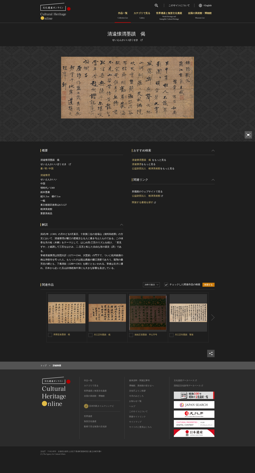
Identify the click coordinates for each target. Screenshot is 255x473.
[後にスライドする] (212, 317)
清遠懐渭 (45, 175)
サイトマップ (135, 422)
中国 (51, 168)
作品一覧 (123, 15)
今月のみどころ (136, 396)
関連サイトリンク (137, 417)
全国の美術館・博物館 (200, 15)
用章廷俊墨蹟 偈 (61, 334)
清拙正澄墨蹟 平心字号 (145, 335)
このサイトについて (179, 5)
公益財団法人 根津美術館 (146, 168)
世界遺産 (88, 416)
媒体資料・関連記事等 (139, 380)
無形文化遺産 (90, 421)
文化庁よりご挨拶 (137, 391)
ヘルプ (132, 406)
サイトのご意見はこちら (140, 427)
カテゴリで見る (142, 15)
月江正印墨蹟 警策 (184, 335)
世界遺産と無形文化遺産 (169, 16)
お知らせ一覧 (135, 401)
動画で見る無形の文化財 (95, 426)
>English (207, 5)
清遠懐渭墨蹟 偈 (142, 160)
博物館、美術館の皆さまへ (141, 386)
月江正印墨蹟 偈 (102, 335)
